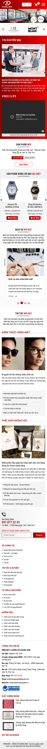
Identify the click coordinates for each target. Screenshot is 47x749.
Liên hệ (6, 563)
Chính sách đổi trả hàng (11, 626)
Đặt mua (13, 218)
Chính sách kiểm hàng (11, 620)
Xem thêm (23, 164)
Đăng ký (39, 535)
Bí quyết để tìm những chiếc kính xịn (18, 374)
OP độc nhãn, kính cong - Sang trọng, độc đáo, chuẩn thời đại (22, 494)
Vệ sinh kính (7, 601)
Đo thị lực (6, 598)
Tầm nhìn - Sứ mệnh (10, 553)
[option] (23, 16)
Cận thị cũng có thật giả (12, 408)
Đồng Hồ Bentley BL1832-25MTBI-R (35, 205)
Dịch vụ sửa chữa (9, 594)
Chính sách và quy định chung (13, 617)
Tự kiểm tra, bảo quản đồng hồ (14, 604)
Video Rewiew (8, 582)
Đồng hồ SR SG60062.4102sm (12, 205)
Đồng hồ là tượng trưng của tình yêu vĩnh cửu (19, 489)
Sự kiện (6, 559)
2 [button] (21, 303)
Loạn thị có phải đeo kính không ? (15, 404)
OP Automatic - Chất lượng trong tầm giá (18, 504)
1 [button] (18, 303)
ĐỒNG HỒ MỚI (29, 158)
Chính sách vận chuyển (11, 629)
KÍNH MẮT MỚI (17, 158)
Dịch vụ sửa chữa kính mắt (20, 279)
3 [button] (25, 303)
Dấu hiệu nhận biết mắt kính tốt (15, 394)
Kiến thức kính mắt (10, 575)
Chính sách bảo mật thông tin (13, 636)
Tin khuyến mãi (8, 579)
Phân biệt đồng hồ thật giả (12, 572)
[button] (3, 29)
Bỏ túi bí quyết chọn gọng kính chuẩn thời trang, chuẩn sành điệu (23, 399)
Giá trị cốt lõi (8, 556)
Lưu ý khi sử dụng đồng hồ (12, 607)
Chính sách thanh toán (11, 633)
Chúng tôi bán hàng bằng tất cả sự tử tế (23, 135)
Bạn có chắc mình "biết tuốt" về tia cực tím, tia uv (21, 413)
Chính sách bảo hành (10, 623)
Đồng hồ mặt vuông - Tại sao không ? (17, 485)
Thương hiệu (7, 585)
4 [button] (28, 303)
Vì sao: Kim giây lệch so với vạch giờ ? (17, 500)
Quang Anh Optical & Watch (13, 550)
